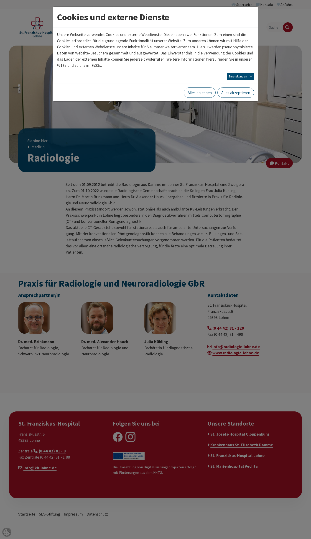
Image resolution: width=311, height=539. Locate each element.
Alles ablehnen (200, 92)
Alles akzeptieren (235, 92)
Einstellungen (238, 76)
